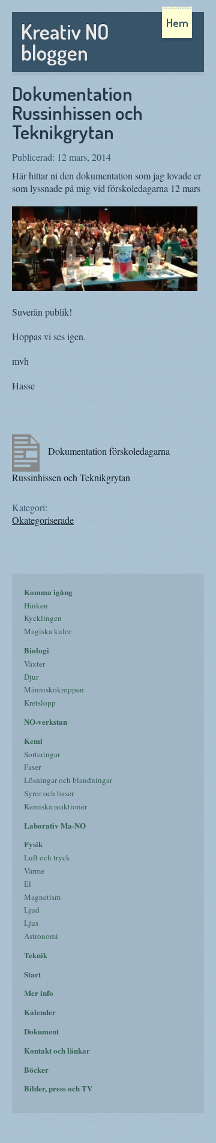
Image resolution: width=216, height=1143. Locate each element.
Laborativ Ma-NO (55, 825)
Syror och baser (49, 793)
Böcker (36, 1069)
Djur (31, 676)
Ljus (31, 922)
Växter (34, 663)
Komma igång (48, 592)
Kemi (33, 740)
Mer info (38, 992)
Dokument (41, 1031)
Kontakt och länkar (57, 1050)
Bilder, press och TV (58, 1088)
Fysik (33, 844)
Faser (32, 766)
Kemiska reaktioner (55, 806)
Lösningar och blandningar (68, 780)
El (27, 883)
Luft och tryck (47, 857)
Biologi (36, 650)
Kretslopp (40, 702)
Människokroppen (54, 689)
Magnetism (42, 897)
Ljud (32, 909)
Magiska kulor (47, 631)
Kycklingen (43, 618)
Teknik (35, 955)
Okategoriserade (43, 520)
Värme (34, 870)
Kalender (40, 1012)
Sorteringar (42, 754)
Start (32, 974)
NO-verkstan (45, 721)
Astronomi (41, 936)
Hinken (36, 605)
